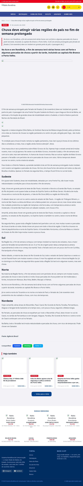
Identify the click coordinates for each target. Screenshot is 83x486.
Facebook (17, 346)
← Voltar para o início (41, 394)
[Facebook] (53, 7)
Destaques (23, 14)
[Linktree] (58, 7)
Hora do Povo (36, 14)
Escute (48, 14)
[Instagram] (49, 7)
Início (13, 14)
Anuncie (57, 14)
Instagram (8, 471)
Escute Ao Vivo (34, 465)
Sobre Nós (68, 14)
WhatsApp (27, 346)
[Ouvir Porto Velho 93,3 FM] (64, 7)
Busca (31, 474)
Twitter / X (38, 346)
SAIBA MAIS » (21, 386)
